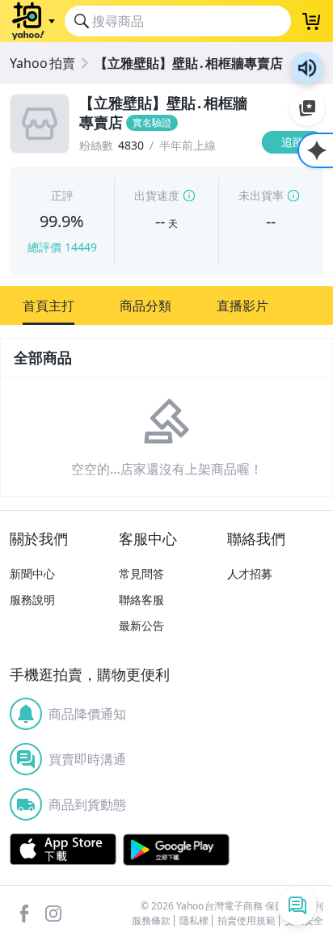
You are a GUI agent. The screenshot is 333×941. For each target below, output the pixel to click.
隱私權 (194, 920)
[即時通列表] (297, 905)
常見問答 (141, 573)
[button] (48, 305)
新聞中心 (32, 573)
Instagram (53, 913)
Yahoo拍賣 (42, 63)
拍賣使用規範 (246, 920)
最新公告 (141, 625)
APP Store (63, 849)
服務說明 (32, 599)
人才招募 (249, 573)
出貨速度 (156, 195)
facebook (24, 913)
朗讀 (307, 68)
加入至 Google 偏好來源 (307, 108)
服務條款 (151, 920)
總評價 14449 (62, 247)
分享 (296, 173)
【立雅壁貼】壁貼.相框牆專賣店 (189, 63)
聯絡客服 (141, 599)
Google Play (176, 849)
